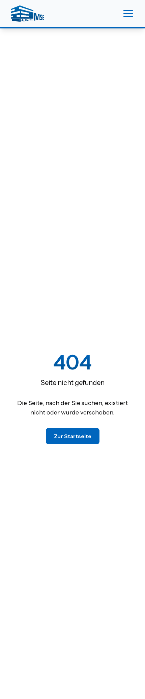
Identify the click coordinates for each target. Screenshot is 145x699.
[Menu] (128, 13)
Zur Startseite (72, 436)
